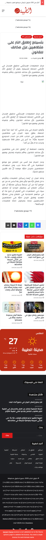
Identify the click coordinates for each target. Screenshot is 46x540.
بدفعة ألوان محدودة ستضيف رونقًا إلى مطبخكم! (14, 318)
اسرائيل (40, 450)
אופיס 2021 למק (29, 486)
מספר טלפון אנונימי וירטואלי (13, 494)
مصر (10, 463)
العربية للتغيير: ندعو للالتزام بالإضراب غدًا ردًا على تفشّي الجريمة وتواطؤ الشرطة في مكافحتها (13, 259)
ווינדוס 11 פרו (38, 490)
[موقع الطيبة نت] (23, 11)
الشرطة (14, 450)
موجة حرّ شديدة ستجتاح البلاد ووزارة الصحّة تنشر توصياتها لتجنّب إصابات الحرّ (13, 288)
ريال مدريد (21, 458)
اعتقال (23, 450)
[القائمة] (3, 12)
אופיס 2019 (19, 482)
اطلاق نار (31, 450)
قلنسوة (18, 463)
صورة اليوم (39, 463)
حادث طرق (39, 458)
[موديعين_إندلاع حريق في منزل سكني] (34, 307)
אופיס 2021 (40, 486)
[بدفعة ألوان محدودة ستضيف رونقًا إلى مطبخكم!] (12, 307)
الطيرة (41, 454)
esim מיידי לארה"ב (15, 506)
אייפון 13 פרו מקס (25, 498)
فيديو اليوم (28, 463)
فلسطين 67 (26, 36)
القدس (32, 454)
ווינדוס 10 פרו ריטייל (26, 490)
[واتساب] (32, 225)
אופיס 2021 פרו (9, 482)
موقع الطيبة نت (36, 58)
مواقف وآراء (39, 467)
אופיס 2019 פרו (29, 482)
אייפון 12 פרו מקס (20, 502)
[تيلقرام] (26, 225)
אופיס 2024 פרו (37, 518)
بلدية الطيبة (14, 454)
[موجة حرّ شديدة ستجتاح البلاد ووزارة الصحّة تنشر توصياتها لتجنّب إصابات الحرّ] (12, 277)
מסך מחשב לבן (32, 514)
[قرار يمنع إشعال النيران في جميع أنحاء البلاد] (34, 246)
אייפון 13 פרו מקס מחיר (10, 498)
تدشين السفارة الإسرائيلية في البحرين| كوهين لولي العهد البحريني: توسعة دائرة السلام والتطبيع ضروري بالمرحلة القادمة (34, 289)
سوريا (12, 458)
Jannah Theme (8, 532)
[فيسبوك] (38, 225)
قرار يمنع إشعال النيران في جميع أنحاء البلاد (35, 256)
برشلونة (24, 454)
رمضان (30, 458)
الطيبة (6, 450)
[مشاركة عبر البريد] (14, 225)
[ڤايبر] (20, 225)
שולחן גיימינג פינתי (37, 498)
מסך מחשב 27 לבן (20, 514)
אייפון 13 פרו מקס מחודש (36, 502)
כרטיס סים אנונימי (29, 494)
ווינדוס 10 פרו (6, 486)
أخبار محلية (38, 36)
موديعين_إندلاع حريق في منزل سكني (34, 316)
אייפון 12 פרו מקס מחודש (30, 506)
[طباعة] (8, 225)
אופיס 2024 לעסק (19, 523)
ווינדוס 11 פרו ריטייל (13, 490)
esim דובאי (17, 510)
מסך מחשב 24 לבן (8, 514)
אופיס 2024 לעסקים (24, 518)
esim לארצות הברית (28, 510)
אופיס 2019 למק (17, 486)
